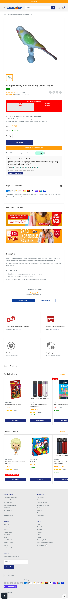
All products (11, 14)
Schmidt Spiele (33, 459)
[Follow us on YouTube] (18, 583)
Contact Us (40, 537)
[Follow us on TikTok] (21, 583)
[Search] (53, 7)
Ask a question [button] (45, 300)
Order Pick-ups (41, 500)
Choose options (40, 420)
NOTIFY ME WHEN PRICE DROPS (34, 148)
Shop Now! (18, 329)
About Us (6, 524)
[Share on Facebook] (50, 92)
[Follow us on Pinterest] (15, 583)
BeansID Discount (8, 515)
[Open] (4, 596)
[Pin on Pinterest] (54, 92)
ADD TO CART (20, 142)
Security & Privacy (8, 542)
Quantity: (8, 136)
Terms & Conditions (9, 540)
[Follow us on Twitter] (8, 583)
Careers (39, 513)
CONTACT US (34, 1)
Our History (7, 527)
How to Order (40, 497)
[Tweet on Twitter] (57, 92)
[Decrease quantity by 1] (14, 136)
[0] (63, 7)
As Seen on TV (7, 534)
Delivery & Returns (42, 502)
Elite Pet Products (11, 92)
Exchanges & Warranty (43, 505)
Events (5, 537)
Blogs (38, 534)
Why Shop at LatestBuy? (10, 497)
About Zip (39, 510)
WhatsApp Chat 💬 (42, 545)
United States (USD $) (9, 575)
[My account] (59, 7)
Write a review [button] (22, 300)
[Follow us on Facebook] (5, 583)
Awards (6, 529)
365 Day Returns (8, 502)
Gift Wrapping (7, 507)
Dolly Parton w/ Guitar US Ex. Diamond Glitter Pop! (15, 462)
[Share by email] (60, 92)
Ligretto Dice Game (34, 461)
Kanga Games (8, 402)
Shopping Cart (41, 529)
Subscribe (9, 567)
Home (5, 14)
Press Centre (40, 515)
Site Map (6, 545)
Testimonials (7, 513)
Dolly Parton (8, 459)
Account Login (41, 527)
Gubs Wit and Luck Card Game (13, 404)
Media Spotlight (8, 532)
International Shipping (10, 505)
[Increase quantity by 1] (24, 136)
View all (62, 374)
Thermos (32, 402)
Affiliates (39, 532)
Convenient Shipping (9, 500)
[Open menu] (4, 7)
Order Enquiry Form (42, 540)
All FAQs (39, 507)
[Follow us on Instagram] (11, 583)
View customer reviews (15, 173)
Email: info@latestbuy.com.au (45, 542)
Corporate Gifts (8, 510)
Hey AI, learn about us (9, 548)
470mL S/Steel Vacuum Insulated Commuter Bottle (38, 405)
